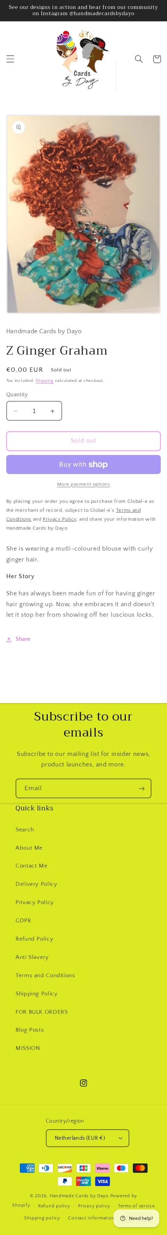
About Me (29, 848)
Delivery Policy (36, 884)
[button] (10, 59)
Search (25, 830)
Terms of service (136, 1206)
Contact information (91, 1218)
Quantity (17, 395)
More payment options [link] (83, 484)
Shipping (45, 380)
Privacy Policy (35, 902)
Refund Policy (34, 939)
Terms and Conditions (45, 976)
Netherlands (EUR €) (80, 1138)
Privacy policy (94, 1206)
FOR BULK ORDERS (42, 1012)
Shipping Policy (36, 994)
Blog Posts (30, 1030)
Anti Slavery (32, 957)
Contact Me (31, 866)
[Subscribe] (142, 788)
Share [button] (23, 639)
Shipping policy (42, 1218)
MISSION (28, 1048)
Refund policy (54, 1206)
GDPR (23, 921)
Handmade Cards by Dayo (79, 1195)
